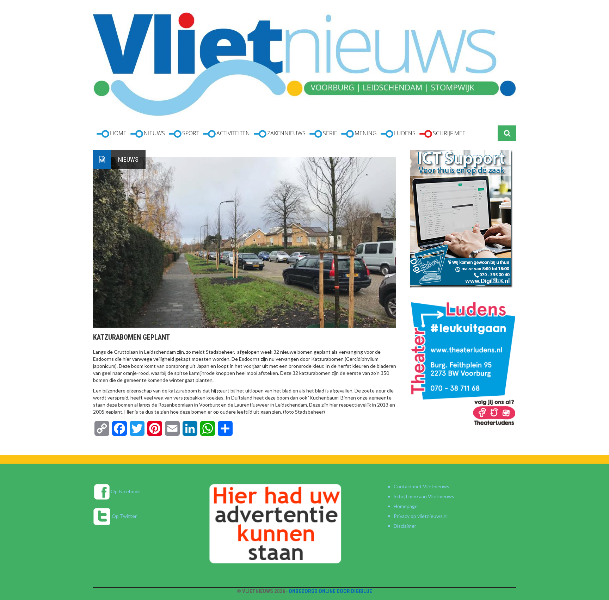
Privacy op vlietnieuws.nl (421, 516)
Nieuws (128, 159)
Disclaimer (405, 526)
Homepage (406, 506)
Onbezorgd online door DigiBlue (330, 591)
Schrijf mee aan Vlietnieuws (424, 496)
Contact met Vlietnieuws (421, 486)
